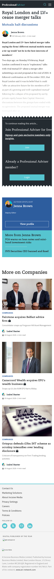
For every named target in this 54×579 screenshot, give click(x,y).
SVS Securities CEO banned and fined (26, 251)
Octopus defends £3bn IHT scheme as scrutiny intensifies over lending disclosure (26, 447)
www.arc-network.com (26, 569)
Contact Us (7, 488)
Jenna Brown (17, 32)
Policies (6, 515)
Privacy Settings (10, 501)
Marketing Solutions (12, 492)
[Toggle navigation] (49, 4)
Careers (6, 506)
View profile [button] (27, 224)
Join (27, 147)
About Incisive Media (12, 497)
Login (27, 177)
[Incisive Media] (7, 550)
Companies (7, 313)
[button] (44, 4)
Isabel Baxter (13, 331)
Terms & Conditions (11, 510)
